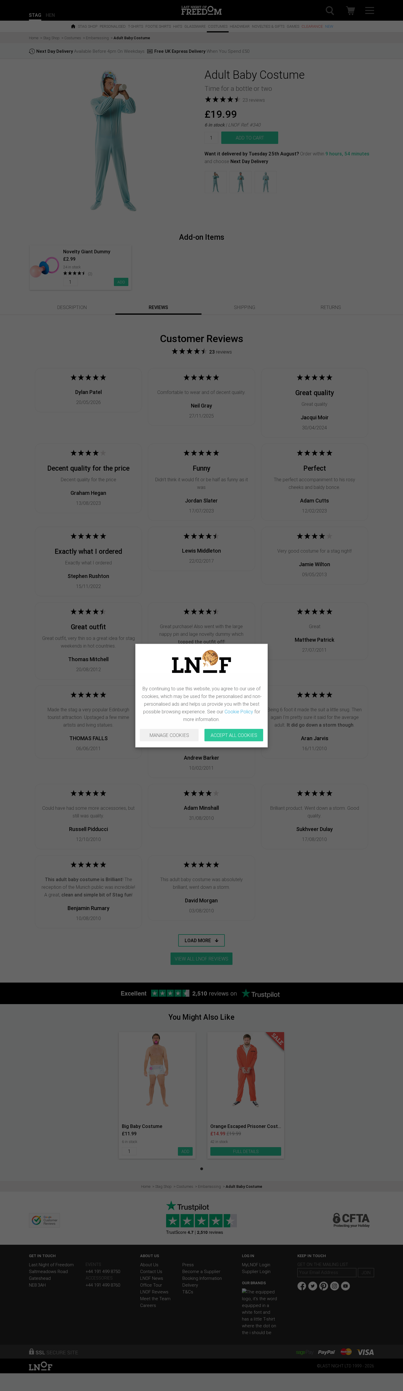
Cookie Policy (239, 712)
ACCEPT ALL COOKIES (234, 735)
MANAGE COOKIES (169, 735)
